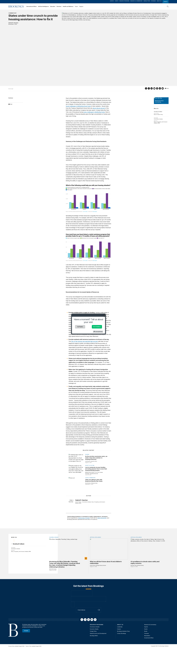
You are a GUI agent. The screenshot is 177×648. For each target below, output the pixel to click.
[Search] (168, 6)
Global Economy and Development (98, 633)
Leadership (119, 626)
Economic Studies (94, 629)
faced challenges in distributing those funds (78, 106)
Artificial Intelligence (43, 6)
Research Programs (124, 0)
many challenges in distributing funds (94, 112)
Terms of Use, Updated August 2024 (33, 646)
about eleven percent (99, 108)
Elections (59, 6)
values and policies (101, 518)
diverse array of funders (84, 518)
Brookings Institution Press (123, 631)
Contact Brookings (121, 633)
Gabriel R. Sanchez (13, 22)
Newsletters (147, 0)
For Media (153, 0)
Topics (76, 6)
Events (116, 0)
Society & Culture (158, 111)
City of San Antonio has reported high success (84, 341)
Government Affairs (148, 637)
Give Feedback (97, 326)
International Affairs (31, 6)
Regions (81, 6)
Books (145, 631)
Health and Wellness (68, 6)
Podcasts (146, 633)
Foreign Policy (93, 631)
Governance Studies (158, 119)
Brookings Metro (94, 635)
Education (52, 6)
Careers (119, 629)
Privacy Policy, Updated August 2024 (16, 646)
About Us (159, 0)
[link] (18, 544)
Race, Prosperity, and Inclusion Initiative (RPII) (21, 551)
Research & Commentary (136, 0)
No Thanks (80, 326)
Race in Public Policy (158, 114)
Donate (165, 1)
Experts (112, 0)
